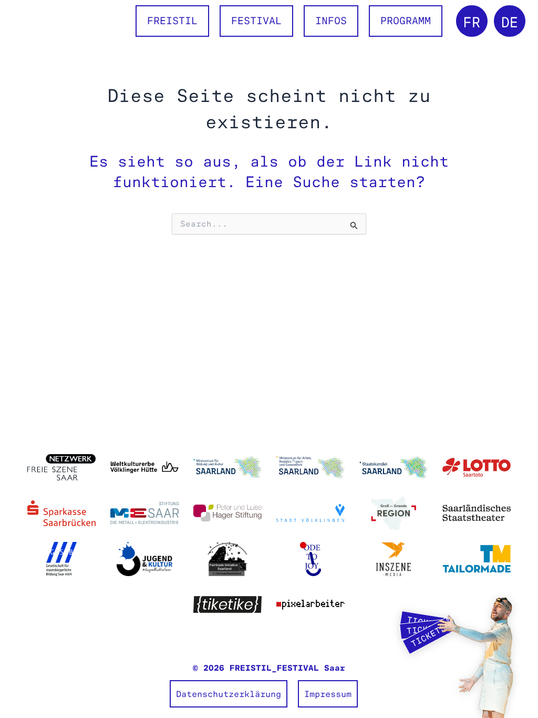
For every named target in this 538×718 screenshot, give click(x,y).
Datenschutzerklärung (228, 694)
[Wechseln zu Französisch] (472, 21)
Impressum (327, 694)
